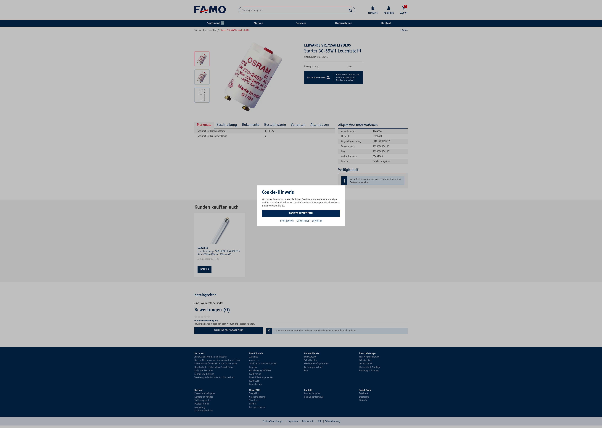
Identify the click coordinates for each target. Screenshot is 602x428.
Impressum (317, 220)
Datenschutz (303, 220)
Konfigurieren (287, 220)
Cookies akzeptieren (301, 213)
